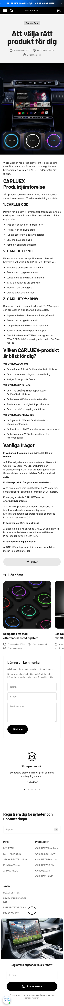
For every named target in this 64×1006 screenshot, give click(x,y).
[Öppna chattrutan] (7, 1000)
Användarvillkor (41, 677)
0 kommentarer (34, 55)
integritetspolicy (25, 677)
